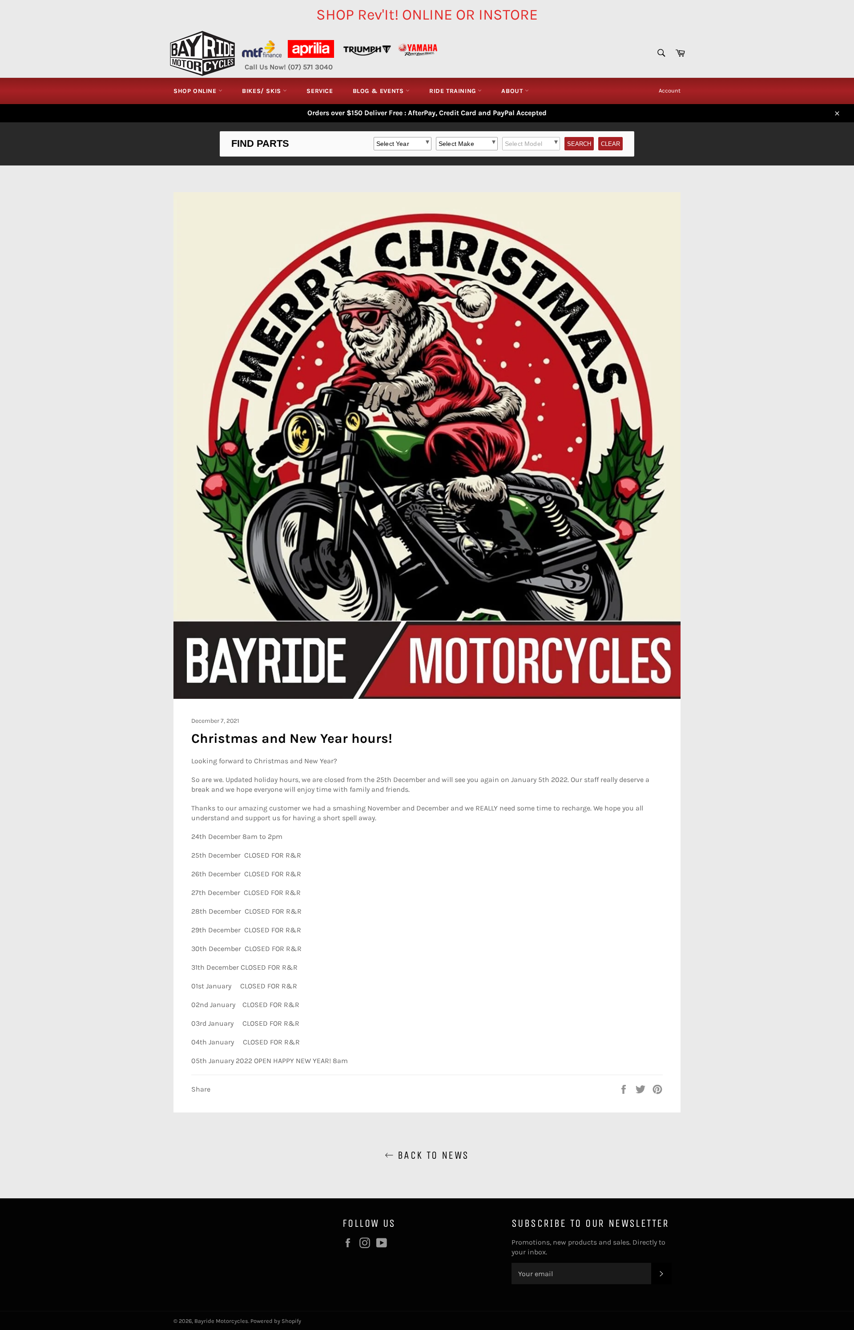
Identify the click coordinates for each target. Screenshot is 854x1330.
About (513, 91)
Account (670, 90)
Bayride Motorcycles (221, 1321)
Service (319, 91)
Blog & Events (379, 91)
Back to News (431, 1155)
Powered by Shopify (275, 1321)
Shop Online (195, 91)
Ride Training (453, 91)
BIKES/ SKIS (262, 91)
